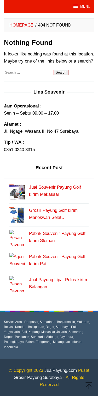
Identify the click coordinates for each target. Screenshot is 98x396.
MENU (85, 6)
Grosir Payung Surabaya (38, 377)
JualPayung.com (60, 370)
